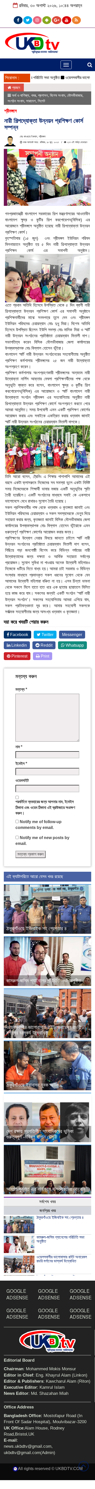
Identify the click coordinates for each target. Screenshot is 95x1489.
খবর (33, 95)
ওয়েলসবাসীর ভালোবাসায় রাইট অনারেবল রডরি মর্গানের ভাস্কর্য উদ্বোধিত (43, 1030)
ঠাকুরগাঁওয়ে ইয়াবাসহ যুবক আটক (32, 1085)
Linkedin (18, 645)
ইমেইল (21, 763)
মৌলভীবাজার (74, 95)
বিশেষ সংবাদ (57, 95)
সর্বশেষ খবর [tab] (47, 1201)
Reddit (46, 645)
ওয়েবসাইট (22, 780)
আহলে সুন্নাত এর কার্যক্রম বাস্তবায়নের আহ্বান (45, 1189)
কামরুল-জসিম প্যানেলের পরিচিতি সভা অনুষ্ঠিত (43, 980)
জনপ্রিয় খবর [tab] (48, 1210)
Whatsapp (74, 645)
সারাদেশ (31, 101)
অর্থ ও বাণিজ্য (20, 95)
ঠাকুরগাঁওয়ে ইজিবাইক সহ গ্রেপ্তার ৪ (36, 928)
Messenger (72, 634)
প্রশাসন (43, 95)
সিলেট (41, 101)
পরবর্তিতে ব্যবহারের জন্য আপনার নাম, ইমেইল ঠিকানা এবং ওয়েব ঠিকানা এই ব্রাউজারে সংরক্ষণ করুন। (45, 808)
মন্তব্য (21, 689)
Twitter (47, 634)
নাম (18, 747)
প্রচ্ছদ (15, 87)
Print (44, 656)
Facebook (18, 634)
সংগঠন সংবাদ (16, 101)
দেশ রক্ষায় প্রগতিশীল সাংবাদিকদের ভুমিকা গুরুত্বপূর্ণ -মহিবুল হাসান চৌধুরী (39, 1134)
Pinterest (18, 656)
